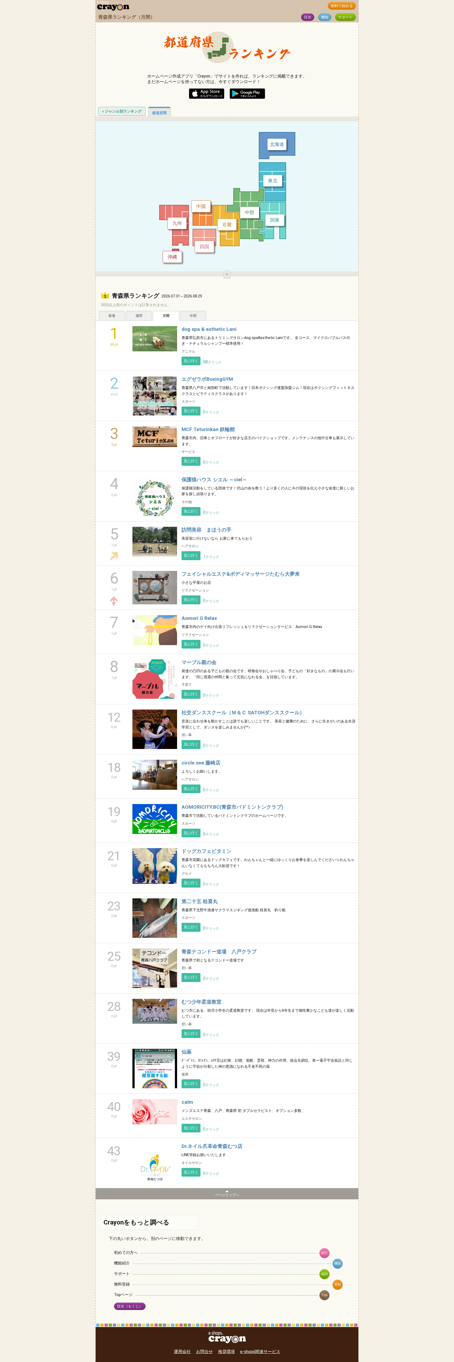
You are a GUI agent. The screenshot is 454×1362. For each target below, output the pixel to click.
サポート (345, 17)
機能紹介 (122, 1263)
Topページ (123, 1294)
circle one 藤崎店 (201, 763)
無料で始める (342, 6)
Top (324, 1295)
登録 (337, 1284)
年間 (193, 316)
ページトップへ (227, 1195)
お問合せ (204, 1351)
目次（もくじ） (130, 1306)
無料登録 (122, 1284)
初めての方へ (126, 1252)
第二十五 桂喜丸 (200, 901)
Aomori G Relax (199, 618)
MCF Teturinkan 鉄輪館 (208, 429)
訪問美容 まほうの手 (206, 530)
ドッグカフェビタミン (206, 851)
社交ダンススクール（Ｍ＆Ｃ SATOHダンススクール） (243, 713)
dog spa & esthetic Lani (209, 329)
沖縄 (172, 257)
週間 (139, 316)
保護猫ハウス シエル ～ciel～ (214, 480)
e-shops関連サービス (260, 1351)
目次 (307, 17)
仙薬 (187, 1052)
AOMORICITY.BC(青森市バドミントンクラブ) (232, 807)
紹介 (324, 1253)
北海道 (277, 144)
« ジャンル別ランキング (122, 111)
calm (187, 1102)
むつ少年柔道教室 (201, 1002)
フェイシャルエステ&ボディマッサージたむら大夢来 (241, 574)
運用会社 (182, 1351)
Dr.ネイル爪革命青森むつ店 (212, 1146)
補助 (324, 1274)
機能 (324, 17)
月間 (166, 316)
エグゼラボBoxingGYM (207, 379)
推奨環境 (226, 1351)
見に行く (191, 361)
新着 (112, 316)
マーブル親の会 (199, 662)
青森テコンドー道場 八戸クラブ (219, 952)
